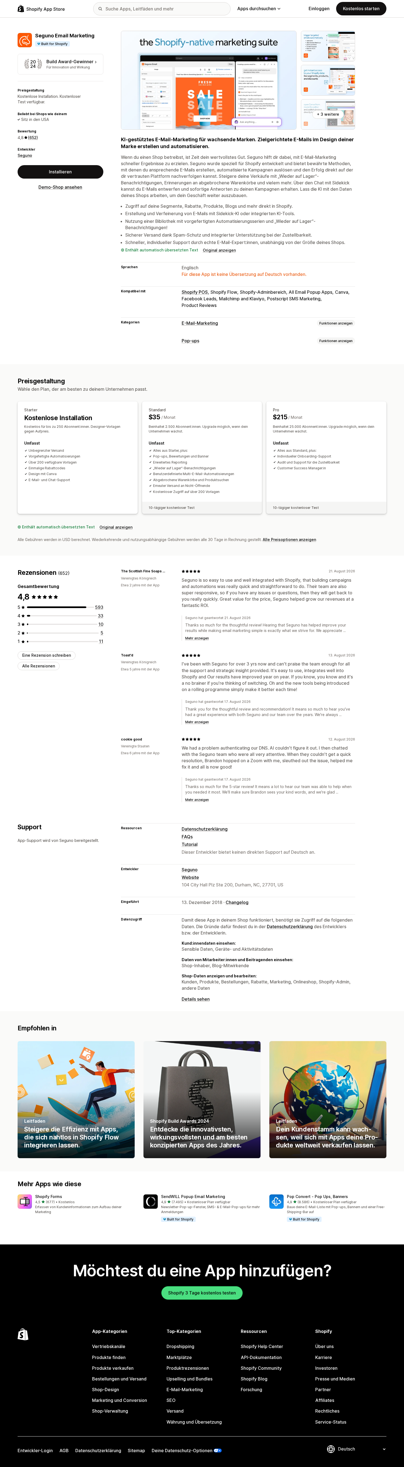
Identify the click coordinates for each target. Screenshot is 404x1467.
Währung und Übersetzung (194, 1422)
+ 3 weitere (328, 114)
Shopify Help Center (262, 1346)
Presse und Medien (335, 1379)
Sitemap (136, 1450)
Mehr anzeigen (197, 638)
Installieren (60, 171)
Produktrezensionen (188, 1368)
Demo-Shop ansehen (60, 187)
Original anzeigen (219, 250)
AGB (64, 1450)
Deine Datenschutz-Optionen (182, 1450)
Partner (323, 1389)
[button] (76, 1204)
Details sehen (196, 999)
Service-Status (330, 1422)
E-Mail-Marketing (200, 323)
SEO (171, 1400)
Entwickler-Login (35, 1450)
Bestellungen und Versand (119, 1379)
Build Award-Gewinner (69, 61)
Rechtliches (327, 1411)
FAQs (187, 836)
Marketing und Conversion (119, 1400)
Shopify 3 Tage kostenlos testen (202, 1293)
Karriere (323, 1357)
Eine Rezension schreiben (46, 655)
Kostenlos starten (361, 8)
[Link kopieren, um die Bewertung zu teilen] (170, 571)
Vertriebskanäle (108, 1346)
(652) (33, 137)
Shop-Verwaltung (110, 1411)
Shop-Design (105, 1389)
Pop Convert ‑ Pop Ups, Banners (317, 1196)
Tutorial (190, 844)
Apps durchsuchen (256, 8)
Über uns (324, 1346)
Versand (175, 1411)
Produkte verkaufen (113, 1368)
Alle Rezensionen (38, 666)
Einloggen (319, 8)
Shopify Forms (48, 1196)
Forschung (251, 1389)
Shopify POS (195, 292)
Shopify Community (261, 1368)
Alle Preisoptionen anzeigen (289, 539)
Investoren (326, 1368)
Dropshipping (180, 1346)
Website (190, 877)
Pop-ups (190, 340)
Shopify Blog (254, 1379)
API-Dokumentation (261, 1357)
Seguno (25, 155)
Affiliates (324, 1400)
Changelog (237, 902)
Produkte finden (109, 1357)
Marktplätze (179, 1357)
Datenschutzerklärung (205, 829)
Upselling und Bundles (189, 1379)
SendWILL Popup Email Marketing (193, 1196)
